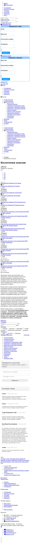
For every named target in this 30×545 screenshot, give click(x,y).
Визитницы (10, 116)
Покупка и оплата (9, 9)
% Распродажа (8, 122)
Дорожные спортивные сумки (15, 105)
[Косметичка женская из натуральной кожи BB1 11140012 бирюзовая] (15, 237)
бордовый (19, 328)
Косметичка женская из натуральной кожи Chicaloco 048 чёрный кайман (13, 229)
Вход (6, 3)
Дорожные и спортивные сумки (13, 342)
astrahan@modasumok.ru (12, 521)
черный (5, 328)
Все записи (4, 477)
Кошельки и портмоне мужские (16, 108)
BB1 (4, 333)
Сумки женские (8, 99)
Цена (4, 322)
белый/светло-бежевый (14, 330)
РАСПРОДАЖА (8, 358)
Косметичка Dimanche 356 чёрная (10, 186)
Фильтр (4, 166)
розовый (25, 330)
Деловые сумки (5, 458)
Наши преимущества (10, 483)
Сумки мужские (8, 101)
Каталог (10, 335)
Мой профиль (8, 506)
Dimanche (18, 333)
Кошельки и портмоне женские (16, 107)
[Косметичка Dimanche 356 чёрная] (15, 183)
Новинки (6, 119)
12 (4, 173)
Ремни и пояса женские (14, 111)
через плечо (25, 461)
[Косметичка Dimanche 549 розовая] (15, 192)
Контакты (7, 13)
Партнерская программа (11, 505)
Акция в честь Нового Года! (12, 475)
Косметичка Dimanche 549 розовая (10, 195)
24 (4, 174)
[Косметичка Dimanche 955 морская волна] (15, 202)
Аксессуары (10, 102)
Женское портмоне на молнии (20, 460)
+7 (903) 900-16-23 (6, 23)
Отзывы (6, 123)
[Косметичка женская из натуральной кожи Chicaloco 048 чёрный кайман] (15, 224)
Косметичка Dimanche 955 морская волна (12, 205)
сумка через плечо (16, 461)
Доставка (6, 10)
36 (4, 176)
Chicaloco (10, 333)
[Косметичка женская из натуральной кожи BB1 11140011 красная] (15, 212)
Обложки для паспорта (13, 114)
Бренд (5, 331)
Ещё (5, 15)
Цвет (4, 327)
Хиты (5, 120)
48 (4, 177)
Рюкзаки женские (12, 104)
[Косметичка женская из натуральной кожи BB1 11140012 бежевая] (15, 249)
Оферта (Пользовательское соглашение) (11, 485)
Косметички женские (13, 113)
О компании (7, 7)
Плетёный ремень (6, 461)
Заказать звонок (6, 55)
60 (4, 179)
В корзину (3, 189)
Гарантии (6, 12)
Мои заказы (7, 503)
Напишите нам (6, 24)
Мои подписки (8, 509)
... (4, 125)
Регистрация (9, 5)
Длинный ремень (15, 458)
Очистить (26, 335)
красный (11, 328)
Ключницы (10, 117)
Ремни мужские (11, 110)
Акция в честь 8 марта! (10, 467)
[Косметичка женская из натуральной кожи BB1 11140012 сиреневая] (15, 262)
